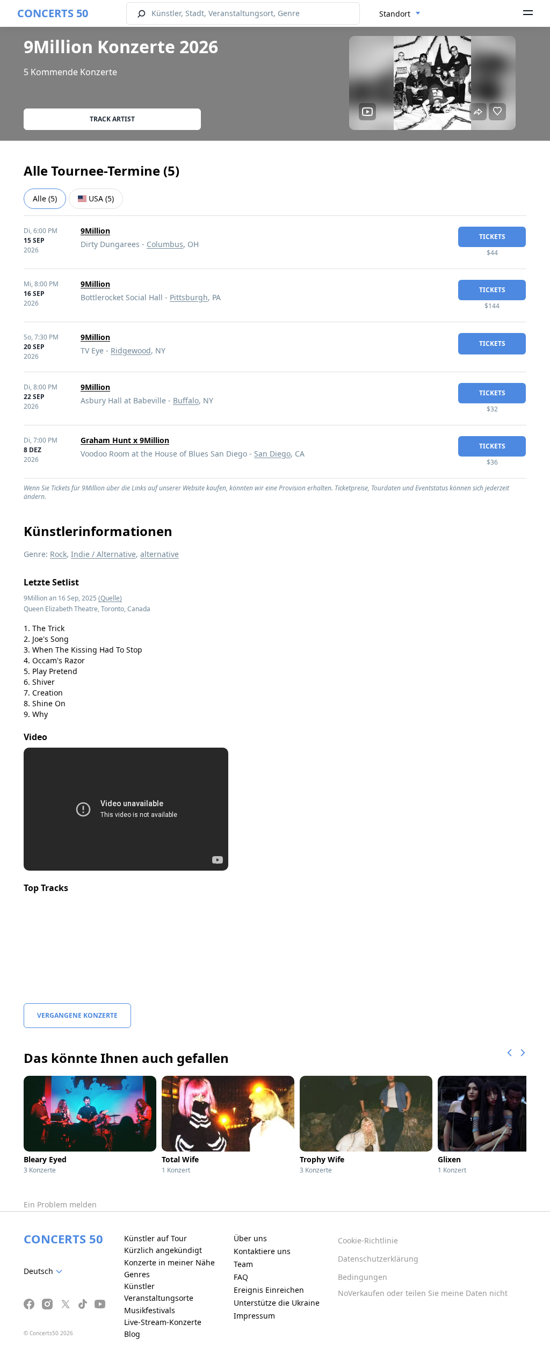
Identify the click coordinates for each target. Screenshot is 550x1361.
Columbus (165, 244)
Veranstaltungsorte (158, 1298)
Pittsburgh (189, 297)
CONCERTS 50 (52, 13)
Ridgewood (131, 350)
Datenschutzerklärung (378, 1259)
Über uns (250, 1238)
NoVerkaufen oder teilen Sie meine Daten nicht (423, 1293)
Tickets (492, 236)
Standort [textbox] (394, 14)
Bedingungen (362, 1277)
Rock (58, 554)
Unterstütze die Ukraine (277, 1303)
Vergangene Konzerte (77, 1015)
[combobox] (400, 14)
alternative (159, 554)
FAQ (241, 1277)
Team (243, 1264)
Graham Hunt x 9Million (125, 440)
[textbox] (45, 1271)
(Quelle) (110, 598)
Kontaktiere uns (262, 1251)
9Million (95, 231)
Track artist (112, 119)
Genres (137, 1274)
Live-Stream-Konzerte (162, 1322)
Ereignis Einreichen (269, 1290)
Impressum (254, 1316)
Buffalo (186, 400)
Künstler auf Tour (155, 1238)
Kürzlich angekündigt (163, 1250)
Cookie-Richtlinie (368, 1240)
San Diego (272, 453)
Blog (132, 1334)
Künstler (139, 1286)
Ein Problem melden (60, 1204)
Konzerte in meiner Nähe (169, 1262)
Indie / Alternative (103, 554)
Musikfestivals (149, 1310)
